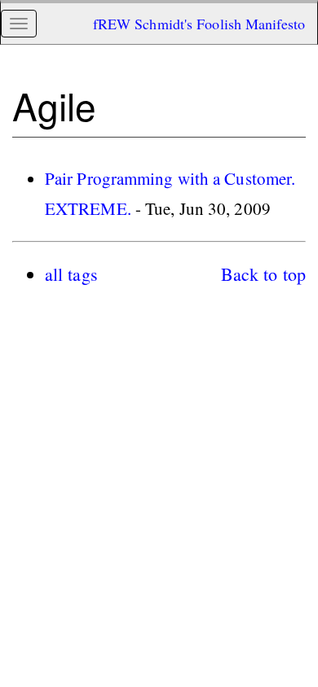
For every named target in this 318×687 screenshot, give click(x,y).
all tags (71, 274)
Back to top (263, 274)
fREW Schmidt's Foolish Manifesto (199, 23)
